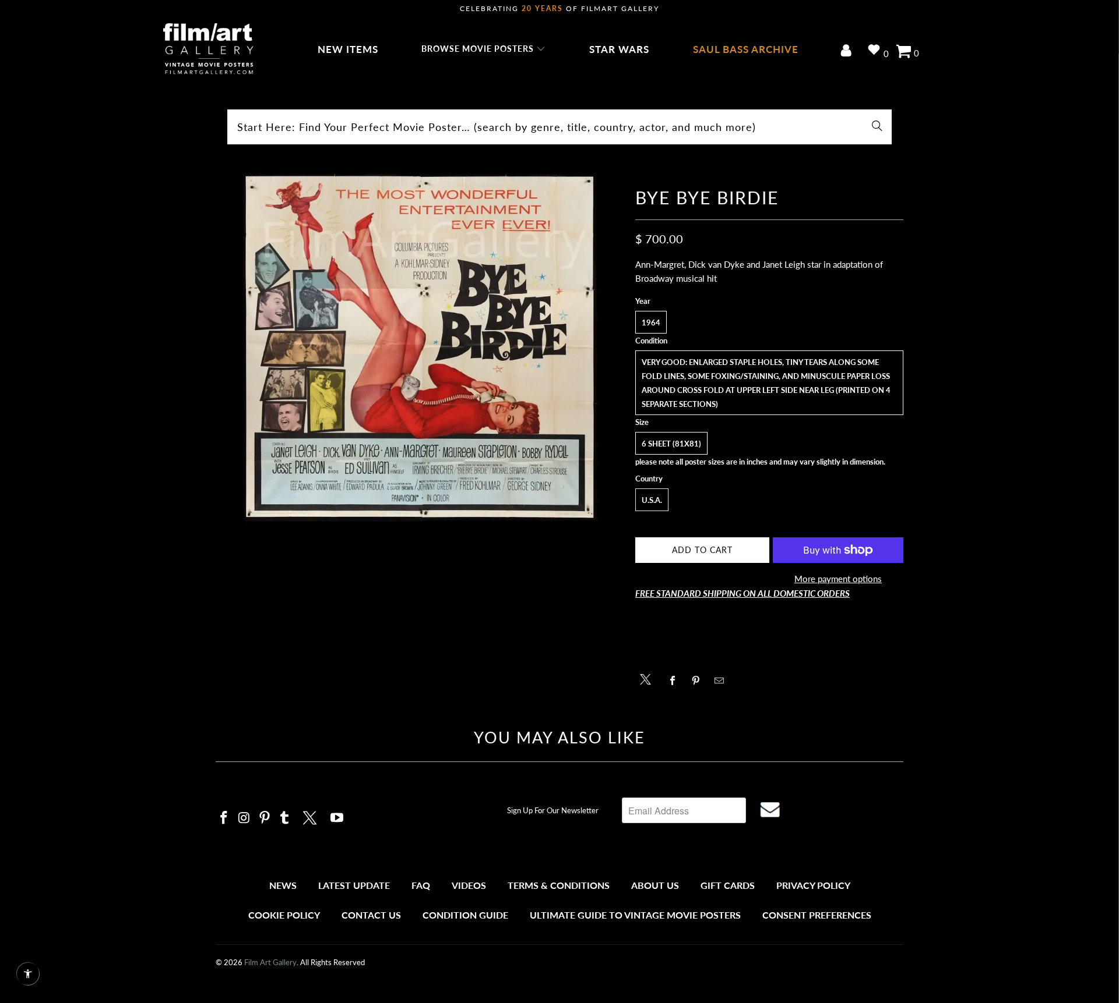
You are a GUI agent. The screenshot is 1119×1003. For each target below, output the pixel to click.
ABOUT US (655, 885)
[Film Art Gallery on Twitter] (311, 816)
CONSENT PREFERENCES (816, 914)
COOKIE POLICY (284, 914)
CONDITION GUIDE (465, 914)
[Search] (877, 126)
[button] (483, 49)
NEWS (283, 885)
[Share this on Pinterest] (699, 680)
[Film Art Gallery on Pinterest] (264, 818)
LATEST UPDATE (354, 885)
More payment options (838, 578)
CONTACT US (371, 914)
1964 (651, 322)
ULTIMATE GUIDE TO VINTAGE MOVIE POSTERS (635, 914)
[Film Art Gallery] (208, 49)
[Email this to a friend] (722, 680)
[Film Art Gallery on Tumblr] (285, 818)
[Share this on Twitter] (648, 678)
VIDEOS (469, 885)
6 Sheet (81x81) (671, 443)
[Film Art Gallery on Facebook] (224, 818)
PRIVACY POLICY (813, 885)
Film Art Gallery (270, 962)
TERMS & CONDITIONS (559, 885)
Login (848, 51)
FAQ (420, 885)
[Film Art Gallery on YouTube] (337, 818)
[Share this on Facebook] (676, 680)
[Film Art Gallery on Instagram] (245, 818)
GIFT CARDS (728, 885)
